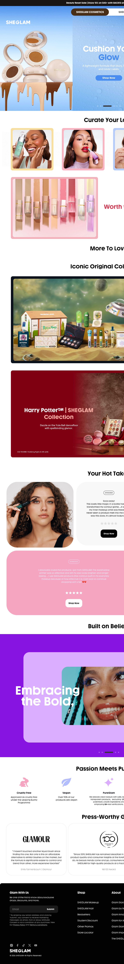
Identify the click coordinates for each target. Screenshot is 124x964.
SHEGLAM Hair (85, 908)
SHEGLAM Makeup (88, 902)
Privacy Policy (19, 925)
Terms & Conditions (38, 925)
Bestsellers (83, 914)
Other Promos (85, 926)
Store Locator (85, 932)
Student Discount (87, 920)
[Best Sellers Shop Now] (54, 208)
